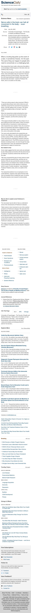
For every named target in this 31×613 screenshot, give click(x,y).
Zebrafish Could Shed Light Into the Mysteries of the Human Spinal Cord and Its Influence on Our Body (15, 400)
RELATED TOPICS (6, 249)
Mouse (21, 252)
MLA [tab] (15, 312)
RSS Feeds (6, 559)
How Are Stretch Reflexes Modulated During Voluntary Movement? (13, 346)
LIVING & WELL (4, 489)
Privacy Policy (6, 595)
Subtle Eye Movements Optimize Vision (12, 335)
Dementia (4, 485)
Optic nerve (23, 274)
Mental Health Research (8, 477)
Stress (5, 274)
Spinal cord (23, 271)
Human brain (23, 262)
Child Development (7, 494)
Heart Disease (8, 255)
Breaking (3, 438)
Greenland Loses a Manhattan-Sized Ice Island (14, 444)
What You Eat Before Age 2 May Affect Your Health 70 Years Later (15, 507)
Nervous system (24, 255)
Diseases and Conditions (7, 261)
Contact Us (6, 588)
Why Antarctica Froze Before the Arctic (12, 461)
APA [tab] (20, 312)
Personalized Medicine (8, 475)
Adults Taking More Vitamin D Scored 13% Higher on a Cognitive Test (15, 420)
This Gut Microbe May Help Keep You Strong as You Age (15, 537)
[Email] (19, 47)
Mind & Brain (5, 268)
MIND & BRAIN (4, 480)
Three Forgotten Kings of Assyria (11, 456)
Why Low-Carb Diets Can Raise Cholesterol (14, 454)
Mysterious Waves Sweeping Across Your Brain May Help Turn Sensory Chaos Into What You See (15, 523)
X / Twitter (6, 573)
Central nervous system (24, 258)
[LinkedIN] (17, 47)
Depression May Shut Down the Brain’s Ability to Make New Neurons (15, 511)
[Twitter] (12, 47)
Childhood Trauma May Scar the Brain (12, 451)
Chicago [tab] (26, 312)
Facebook (6, 570)
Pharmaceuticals (8, 265)
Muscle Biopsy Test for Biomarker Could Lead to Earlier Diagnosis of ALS (15, 386)
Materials (3, 289)
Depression (5, 487)
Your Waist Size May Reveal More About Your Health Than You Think (15, 432)
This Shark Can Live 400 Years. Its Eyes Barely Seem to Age (14, 533)
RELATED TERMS (21, 249)
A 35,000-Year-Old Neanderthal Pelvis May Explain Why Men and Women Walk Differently (14, 424)
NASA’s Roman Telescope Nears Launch (13, 447)
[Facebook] (9, 47)
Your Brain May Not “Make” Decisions (12, 458)
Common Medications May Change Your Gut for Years (15, 515)
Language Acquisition (8, 482)
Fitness (4, 497)
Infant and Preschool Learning (9, 277)
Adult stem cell (23, 264)
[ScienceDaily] (11, 2)
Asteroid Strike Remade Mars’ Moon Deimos (14, 449)
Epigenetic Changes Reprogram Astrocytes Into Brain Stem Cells (15, 360)
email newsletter (22, 9)
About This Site (6, 593)
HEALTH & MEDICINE (5, 470)
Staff (13, 593)
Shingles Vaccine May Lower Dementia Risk (14, 463)
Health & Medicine (7, 252)
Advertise (25, 593)
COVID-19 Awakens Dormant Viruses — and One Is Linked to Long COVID (16, 540)
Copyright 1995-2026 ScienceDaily (12, 597)
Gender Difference (9, 280)
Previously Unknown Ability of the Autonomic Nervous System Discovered (14, 372)
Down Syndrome (8, 258)
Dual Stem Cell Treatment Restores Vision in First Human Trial (14, 428)
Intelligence (7, 271)
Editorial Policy (16, 595)
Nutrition (4, 492)
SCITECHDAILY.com (11, 415)
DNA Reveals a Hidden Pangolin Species (13, 442)
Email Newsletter (7, 557)
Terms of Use (24, 595)
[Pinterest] (14, 47)
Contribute (18, 593)
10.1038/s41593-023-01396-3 (11, 306)
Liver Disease (6, 473)
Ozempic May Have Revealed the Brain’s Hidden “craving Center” (15, 527)
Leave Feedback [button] (7, 586)
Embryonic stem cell (24, 267)
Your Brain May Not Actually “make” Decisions (14, 520)
